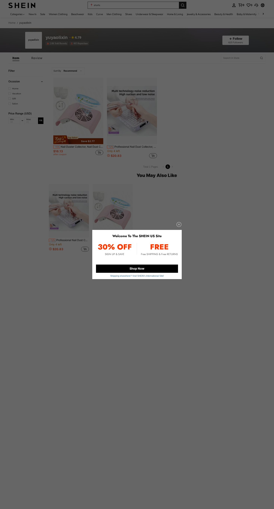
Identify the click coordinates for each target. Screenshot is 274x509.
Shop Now (137, 268)
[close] (179, 224)
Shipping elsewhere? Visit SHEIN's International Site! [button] (137, 276)
